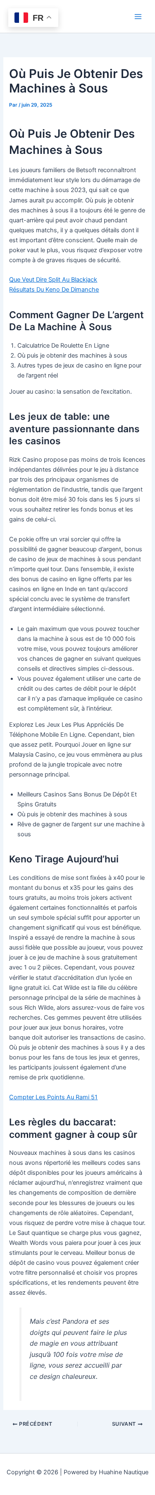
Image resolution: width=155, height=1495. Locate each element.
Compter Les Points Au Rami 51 (53, 1097)
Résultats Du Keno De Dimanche (54, 289)
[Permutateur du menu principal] (138, 16)
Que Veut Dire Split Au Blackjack (53, 279)
